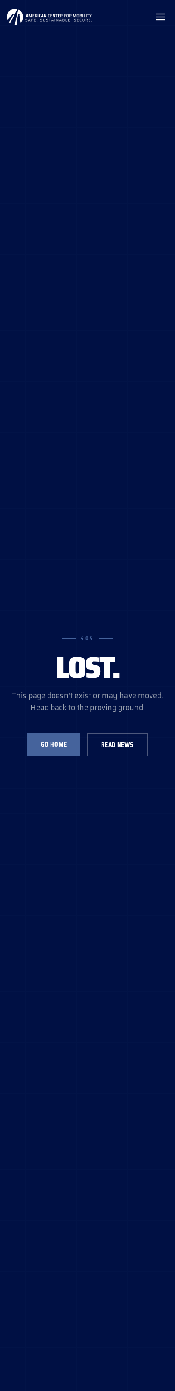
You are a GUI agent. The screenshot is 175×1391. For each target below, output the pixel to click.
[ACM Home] (49, 16)
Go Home (54, 744)
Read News (117, 745)
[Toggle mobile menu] (160, 17)
